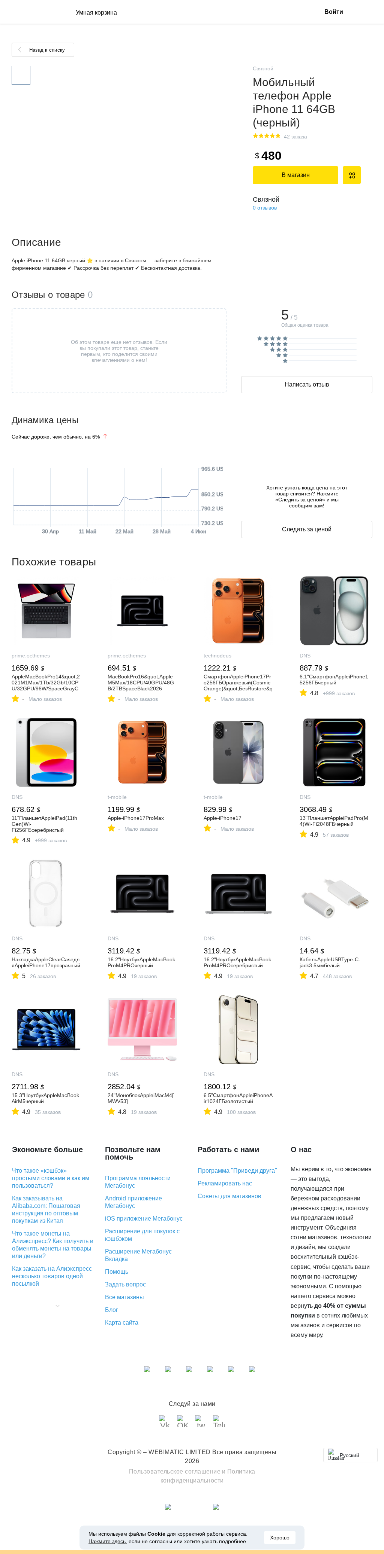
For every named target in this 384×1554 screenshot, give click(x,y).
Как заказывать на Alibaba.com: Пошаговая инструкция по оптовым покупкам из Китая (46, 1209)
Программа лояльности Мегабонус (138, 1182)
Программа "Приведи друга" (237, 1170)
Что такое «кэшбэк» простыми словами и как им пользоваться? (50, 1178)
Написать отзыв (307, 384)
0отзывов (265, 208)
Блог (111, 1310)
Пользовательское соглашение (175, 1471)
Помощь (116, 1271)
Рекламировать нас (225, 1183)
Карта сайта (121, 1322)
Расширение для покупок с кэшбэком (142, 1235)
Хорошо (280, 1538)
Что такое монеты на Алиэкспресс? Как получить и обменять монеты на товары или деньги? (52, 1244)
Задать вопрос (125, 1284)
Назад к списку (47, 50)
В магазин (296, 175)
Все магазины (124, 1297)
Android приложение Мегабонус (133, 1202)
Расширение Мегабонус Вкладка (138, 1255)
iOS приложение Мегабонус (144, 1218)
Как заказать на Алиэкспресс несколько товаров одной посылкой (52, 1276)
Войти (333, 12)
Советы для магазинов (229, 1196)
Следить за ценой (307, 529)
